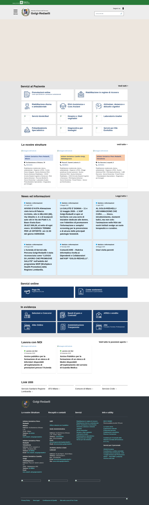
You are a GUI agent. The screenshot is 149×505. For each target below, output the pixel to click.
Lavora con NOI (31, 342)
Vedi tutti (122, 86)
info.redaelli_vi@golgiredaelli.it (36, 452)
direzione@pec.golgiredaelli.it (63, 444)
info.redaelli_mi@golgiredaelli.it (32, 437)
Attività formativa (108, 449)
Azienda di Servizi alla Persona (39, 10)
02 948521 (32, 468)
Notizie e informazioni (34, 203)
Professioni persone (109, 430)
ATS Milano (53, 389)
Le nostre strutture (33, 144)
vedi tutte (121, 144)
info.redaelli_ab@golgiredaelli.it (32, 472)
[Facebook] (123, 8)
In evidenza (28, 307)
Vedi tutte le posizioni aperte (112, 342)
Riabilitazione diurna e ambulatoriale (88, 423)
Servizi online (30, 283)
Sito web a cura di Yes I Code (69, 500)
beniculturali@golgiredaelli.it (62, 459)
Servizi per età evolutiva (84, 439)
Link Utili (27, 382)
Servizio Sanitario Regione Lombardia (33, 390)
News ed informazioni (35, 196)
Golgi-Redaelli (40, 13)
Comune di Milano (83, 389)
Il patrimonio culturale (110, 428)
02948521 (65, 165)
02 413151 (32, 433)
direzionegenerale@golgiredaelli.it (60, 442)
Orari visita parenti (105, 250)
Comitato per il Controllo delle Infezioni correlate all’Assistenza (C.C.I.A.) (113, 439)
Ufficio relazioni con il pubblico (59, 425)
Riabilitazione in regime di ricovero (87, 421)
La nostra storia (108, 426)
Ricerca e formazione (109, 434)
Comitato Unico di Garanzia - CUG (113, 453)
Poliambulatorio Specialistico (85, 436)
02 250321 (32, 450)
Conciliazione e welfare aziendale (113, 451)
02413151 (29, 165)
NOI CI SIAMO (107, 421)
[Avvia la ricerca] (121, 13)
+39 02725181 (59, 436)
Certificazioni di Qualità (50, 500)
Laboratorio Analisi (82, 434)
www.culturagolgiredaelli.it (61, 461)
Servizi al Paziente (33, 86)
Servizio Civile (108, 389)
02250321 (101, 165)
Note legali (36, 500)
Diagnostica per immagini (84, 438)
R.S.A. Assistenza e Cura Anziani (86, 425)
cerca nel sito (99, 13)
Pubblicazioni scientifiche (111, 432)
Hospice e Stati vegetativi (84, 432)
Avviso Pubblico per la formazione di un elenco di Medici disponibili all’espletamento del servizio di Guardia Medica (73, 362)
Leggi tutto (121, 196)
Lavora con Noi (32, 351)
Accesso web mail (108, 458)
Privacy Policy (25, 500)
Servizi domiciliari (82, 430)
